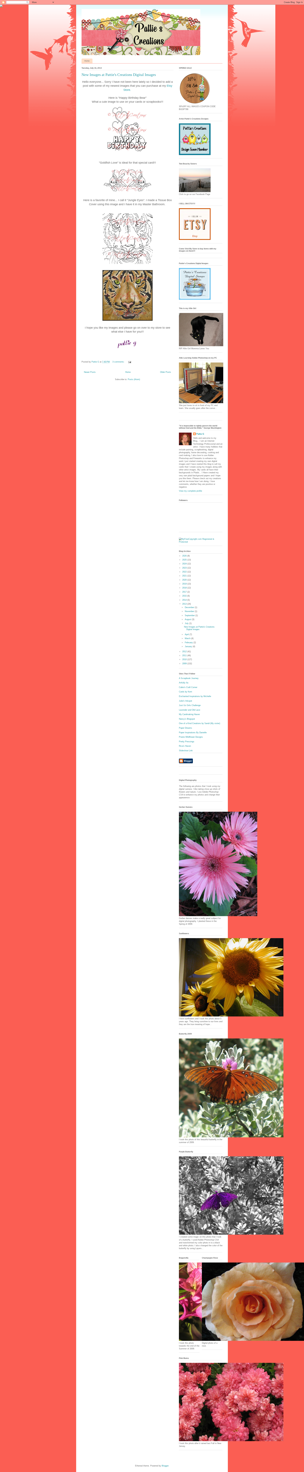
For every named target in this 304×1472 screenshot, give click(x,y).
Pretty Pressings (186, 741)
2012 (184, 651)
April (187, 634)
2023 (184, 568)
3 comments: (118, 362)
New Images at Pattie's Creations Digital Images (119, 75)
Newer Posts (90, 372)
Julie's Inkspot (185, 701)
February (189, 642)
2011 (184, 655)
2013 (184, 604)
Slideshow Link (186, 750)
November (190, 611)
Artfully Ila (183, 682)
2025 (184, 560)
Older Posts (165, 372)
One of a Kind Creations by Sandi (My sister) (199, 723)
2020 (184, 580)
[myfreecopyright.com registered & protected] (200, 542)
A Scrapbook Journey (189, 678)
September (190, 615)
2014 (184, 600)
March (188, 638)
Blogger (165, 1466)
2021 (184, 576)
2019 (184, 584)
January (189, 646)
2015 (184, 596)
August (188, 619)
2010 (184, 659)
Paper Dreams (185, 728)
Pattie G (200, 434)
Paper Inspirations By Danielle (193, 732)
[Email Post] (129, 362)
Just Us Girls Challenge (190, 705)
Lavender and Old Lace (189, 710)
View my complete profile (190, 491)
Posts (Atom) (134, 379)
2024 (184, 564)
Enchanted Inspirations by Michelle (195, 696)
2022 (184, 572)
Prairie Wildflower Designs (191, 737)
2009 (184, 663)
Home (87, 61)
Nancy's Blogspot (187, 719)
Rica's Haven (185, 746)
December (190, 607)
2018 (184, 588)
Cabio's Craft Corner (188, 687)
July (187, 623)
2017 (184, 592)
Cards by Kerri (185, 692)
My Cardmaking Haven (189, 714)
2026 (184, 556)
